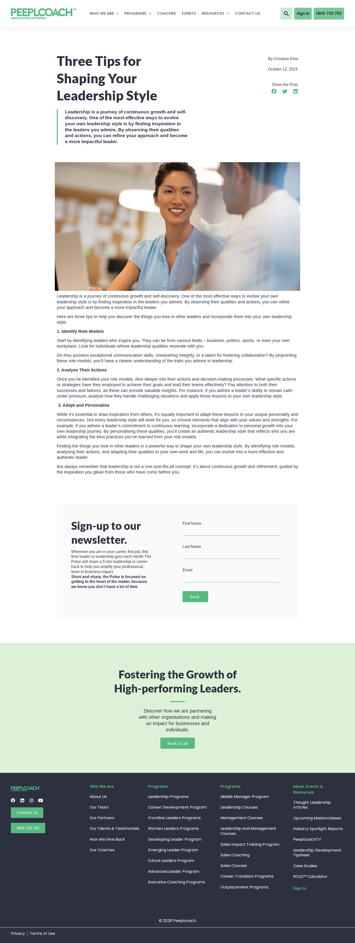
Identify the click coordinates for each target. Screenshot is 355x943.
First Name (192, 523)
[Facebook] (13, 800)
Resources (213, 13)
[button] (286, 14)
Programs (135, 13)
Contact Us (247, 13)
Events (189, 13)
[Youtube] (40, 800)
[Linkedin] (22, 800)
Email (187, 570)
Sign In (299, 888)
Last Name (192, 547)
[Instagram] (31, 800)
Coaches (166, 13)
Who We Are (101, 13)
